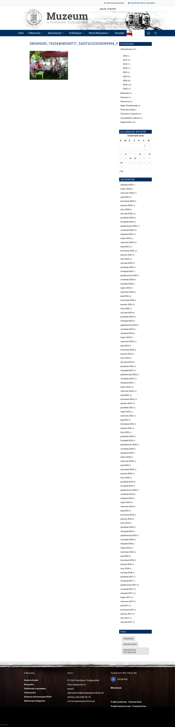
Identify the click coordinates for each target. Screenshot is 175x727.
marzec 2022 (126, 403)
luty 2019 (124, 523)
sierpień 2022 (126, 382)
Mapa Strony (108, 8)
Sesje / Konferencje (128, 105)
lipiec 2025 (125, 238)
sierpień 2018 (126, 543)
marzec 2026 (126, 205)
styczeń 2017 (126, 622)
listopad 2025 (126, 222)
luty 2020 (125, 477)
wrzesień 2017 (126, 589)
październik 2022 (128, 374)
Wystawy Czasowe (129, 113)
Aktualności (55, 33)
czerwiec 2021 (126, 415)
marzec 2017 (126, 614)
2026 (125, 89)
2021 (125, 72)
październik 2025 (128, 226)
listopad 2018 (126, 531)
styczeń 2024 (126, 312)
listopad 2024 (126, 271)
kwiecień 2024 (127, 300)
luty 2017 (124, 618)
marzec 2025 (126, 255)
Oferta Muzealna (98, 33)
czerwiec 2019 (126, 506)
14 (140, 154)
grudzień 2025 (127, 217)
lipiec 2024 (125, 288)
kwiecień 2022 (127, 399)
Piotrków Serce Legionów (143, 3)
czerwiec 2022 (127, 391)
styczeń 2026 (126, 213)
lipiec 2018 (125, 548)
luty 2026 (124, 209)
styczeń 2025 (126, 263)
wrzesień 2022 (127, 378)
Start (21, 33)
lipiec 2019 (125, 502)
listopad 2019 (126, 486)
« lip (121, 171)
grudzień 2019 (126, 481)
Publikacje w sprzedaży (35, 688)
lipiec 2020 (125, 457)
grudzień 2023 (126, 316)
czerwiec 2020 (127, 461)
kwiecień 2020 (127, 469)
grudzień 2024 (126, 267)
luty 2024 (124, 308)
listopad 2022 (126, 370)
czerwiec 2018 (126, 552)
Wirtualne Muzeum (115, 3)
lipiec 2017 (125, 597)
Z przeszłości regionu (130, 118)
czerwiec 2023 (127, 341)
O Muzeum (34, 33)
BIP (135, 34)
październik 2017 (128, 585)
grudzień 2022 (127, 366)
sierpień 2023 (126, 333)
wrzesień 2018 (126, 539)
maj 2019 (124, 510)
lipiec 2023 (125, 337)
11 (126, 154)
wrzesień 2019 (126, 494)
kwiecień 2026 (127, 201)
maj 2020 (124, 465)
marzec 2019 (126, 519)
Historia (124, 97)
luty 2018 (124, 568)
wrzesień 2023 (127, 329)
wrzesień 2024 (127, 279)
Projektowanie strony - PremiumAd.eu (128, 706)
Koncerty (124, 101)
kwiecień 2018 (127, 560)
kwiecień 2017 (127, 609)
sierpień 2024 (126, 284)
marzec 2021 (126, 428)
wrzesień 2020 (127, 449)
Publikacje (75, 33)
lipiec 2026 (125, 189)
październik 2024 (128, 275)
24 (121, 162)
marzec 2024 (126, 304)
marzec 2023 (126, 354)
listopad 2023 (126, 321)
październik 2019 (128, 490)
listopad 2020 (126, 440)
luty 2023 (124, 358)
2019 (125, 64)
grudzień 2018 (126, 527)
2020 (125, 68)
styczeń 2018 (126, 572)
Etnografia (29, 684)
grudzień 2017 (126, 576)
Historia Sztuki (31, 680)
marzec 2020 (126, 473)
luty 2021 (124, 432)
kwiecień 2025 (127, 250)
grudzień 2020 (127, 436)
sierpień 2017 (126, 593)
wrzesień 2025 (127, 230)
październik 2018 (128, 535)
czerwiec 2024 (127, 292)
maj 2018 (124, 556)
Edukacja (124, 93)
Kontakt (119, 33)
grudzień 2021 (126, 407)
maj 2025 (124, 246)
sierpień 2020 (126, 453)
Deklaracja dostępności (34, 701)
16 (149, 154)
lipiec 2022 (125, 387)
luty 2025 (125, 259)
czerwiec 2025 (127, 242)
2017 (125, 60)
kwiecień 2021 (127, 424)
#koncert (128, 638)
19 (130, 158)
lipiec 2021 (125, 411)
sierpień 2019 (126, 498)
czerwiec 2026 (127, 193)
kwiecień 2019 (127, 515)
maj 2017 (124, 605)
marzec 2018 (126, 564)
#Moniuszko (130, 644)
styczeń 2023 (126, 362)
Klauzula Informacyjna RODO (38, 696)
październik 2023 (128, 325)
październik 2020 (128, 444)
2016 (125, 56)
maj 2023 (124, 345)
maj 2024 (124, 296)
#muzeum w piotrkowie (129, 651)
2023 (125, 76)
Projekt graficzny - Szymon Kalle (126, 702)
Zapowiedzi (125, 122)
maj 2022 (124, 395)
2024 (125, 80)
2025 (125, 84)
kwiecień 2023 (127, 350)
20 (135, 158)
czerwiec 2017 (126, 601)
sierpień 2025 (126, 234)
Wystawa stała (127, 109)
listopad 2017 (126, 581)
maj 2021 (124, 420)
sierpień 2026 (126, 184)
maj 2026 (124, 197)
